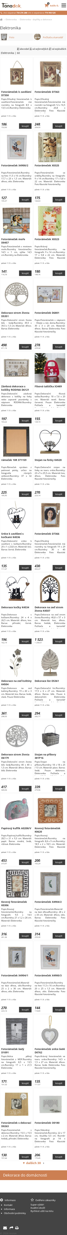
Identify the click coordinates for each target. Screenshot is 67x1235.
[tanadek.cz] (1, 19)
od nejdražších (58, 49)
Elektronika (11, 19)
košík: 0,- (53, 5)
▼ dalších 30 (32, 1163)
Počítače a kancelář (53, 37)
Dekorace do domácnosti (25, 1175)
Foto (11, 37)
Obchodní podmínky (15, 1213)
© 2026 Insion (8, 1233)
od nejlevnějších (40, 49)
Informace (9, 1209)
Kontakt (8, 1205)
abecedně (24, 49)
